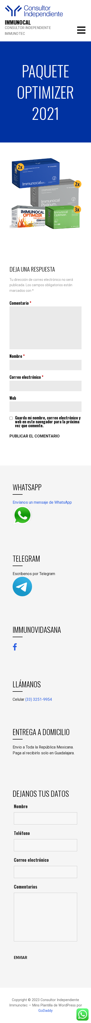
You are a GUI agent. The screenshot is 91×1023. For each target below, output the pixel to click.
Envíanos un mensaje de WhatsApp (42, 502)
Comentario (20, 303)
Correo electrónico (26, 377)
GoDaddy (45, 1011)
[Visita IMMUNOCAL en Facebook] (15, 647)
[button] (84, 33)
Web (12, 398)
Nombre (17, 356)
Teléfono (22, 833)
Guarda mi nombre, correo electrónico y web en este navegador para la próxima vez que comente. (48, 421)
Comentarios (25, 886)
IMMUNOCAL (18, 22)
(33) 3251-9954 (38, 699)
